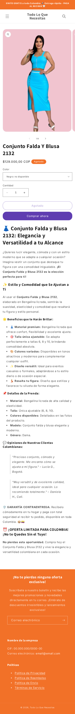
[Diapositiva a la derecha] (46, 139)
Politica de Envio (26, 683)
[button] (7, 16)
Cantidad (8, 185)
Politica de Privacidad (30, 673)
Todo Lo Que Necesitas (42, 707)
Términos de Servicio (30, 687)
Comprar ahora (37, 216)
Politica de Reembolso (30, 678)
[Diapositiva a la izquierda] (29, 139)
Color (6, 169)
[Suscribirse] (64, 620)
